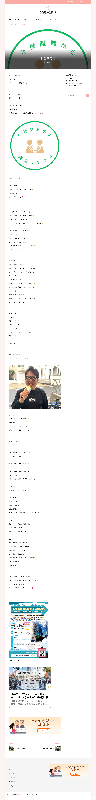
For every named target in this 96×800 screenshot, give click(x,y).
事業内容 (17, 19)
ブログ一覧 (48, 19)
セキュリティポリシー (82, 2)
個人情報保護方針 (68, 2)
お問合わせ (58, 19)
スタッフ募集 (37, 19)
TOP (10, 19)
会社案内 (26, 19)
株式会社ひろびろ (48, 11)
